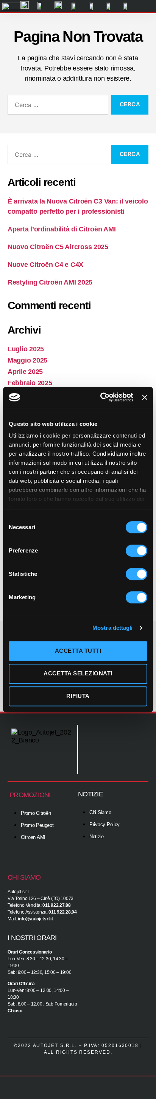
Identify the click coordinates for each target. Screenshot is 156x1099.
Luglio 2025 (26, 349)
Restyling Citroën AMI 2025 (50, 282)
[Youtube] (135, 758)
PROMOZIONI (30, 795)
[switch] (136, 551)
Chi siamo (24, 877)
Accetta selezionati (78, 673)
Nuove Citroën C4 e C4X (45, 264)
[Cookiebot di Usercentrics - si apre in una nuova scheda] (101, 397)
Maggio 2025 (27, 360)
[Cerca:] (56, 106)
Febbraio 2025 (30, 383)
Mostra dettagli (112, 628)
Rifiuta (78, 696)
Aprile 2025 (25, 371)
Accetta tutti (78, 650)
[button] (145, 6)
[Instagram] (135, 738)
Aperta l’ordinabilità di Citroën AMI (61, 229)
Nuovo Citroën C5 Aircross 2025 (58, 247)
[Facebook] (112, 738)
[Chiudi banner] (144, 397)
